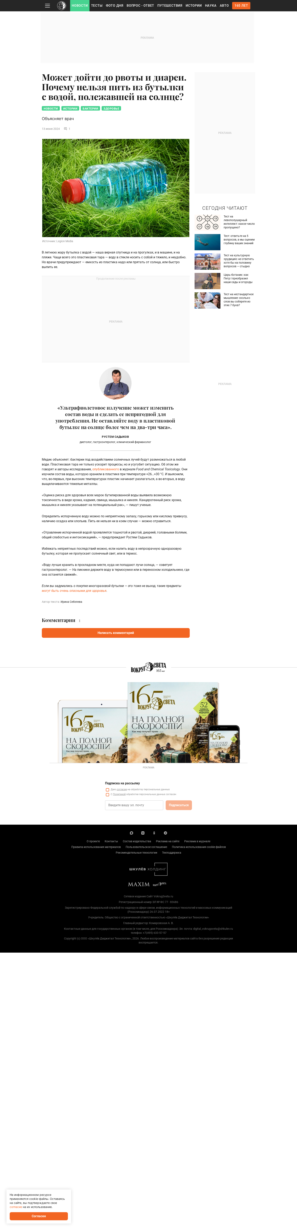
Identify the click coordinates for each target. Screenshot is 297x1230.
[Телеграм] (165, 832)
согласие (122, 789)
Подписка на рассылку (122, 783)
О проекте (93, 841)
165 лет (241, 5)
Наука (211, 5)
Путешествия (169, 5)
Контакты (111, 841)
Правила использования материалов (96, 847)
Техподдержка (171, 852)
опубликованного (105, 469)
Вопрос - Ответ (140, 5)
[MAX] (131, 832)
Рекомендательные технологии (136, 852)
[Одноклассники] (154, 832)
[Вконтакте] (142, 832)
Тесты (97, 5)
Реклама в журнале (197, 841)
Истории (194, 5)
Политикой (119, 794)
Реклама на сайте (167, 841)
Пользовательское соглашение (146, 847)
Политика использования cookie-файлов (199, 847)
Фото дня (114, 5)
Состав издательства (137, 841)
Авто (224, 5)
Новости (80, 5)
